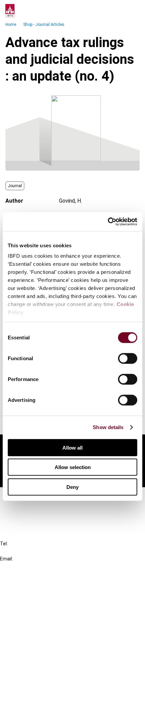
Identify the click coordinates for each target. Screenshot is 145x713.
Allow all (72, 447)
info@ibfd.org (16, 566)
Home (10, 24)
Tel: (4, 543)
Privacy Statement (36, 667)
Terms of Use (29, 703)
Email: (6, 558)
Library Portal (29, 624)
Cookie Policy (29, 679)
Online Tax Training (35, 612)
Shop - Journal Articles (43, 24)
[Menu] (133, 10)
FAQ (18, 508)
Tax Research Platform (41, 600)
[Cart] (119, 10)
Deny (72, 487)
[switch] (127, 358)
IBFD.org (23, 588)
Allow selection (73, 467)
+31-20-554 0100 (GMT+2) (32, 551)
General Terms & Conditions (46, 655)
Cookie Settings (32, 691)
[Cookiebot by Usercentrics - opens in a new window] (107, 221)
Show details (108, 427)
